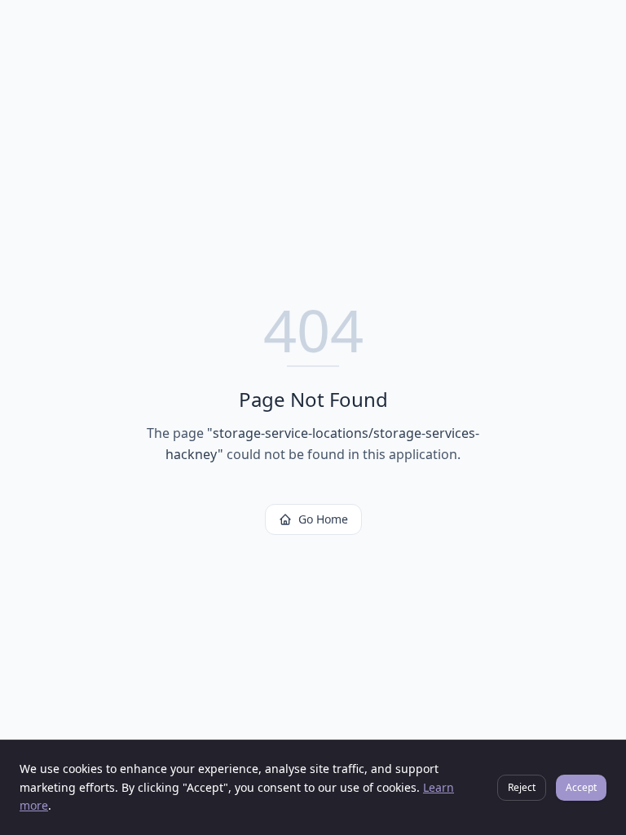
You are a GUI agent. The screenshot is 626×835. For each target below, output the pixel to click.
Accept (581, 787)
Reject (522, 787)
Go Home (323, 519)
